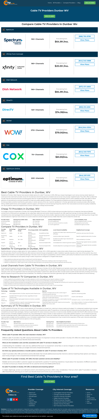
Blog (78, 3)
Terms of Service (91, 399)
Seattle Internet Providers (62, 404)
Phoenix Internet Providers (62, 400)
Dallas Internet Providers (61, 398)
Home (50, 3)
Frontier (31, 400)
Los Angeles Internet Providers (63, 392)
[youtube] (16, 399)
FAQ (88, 401)
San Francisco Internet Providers (64, 405)
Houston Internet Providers (62, 396)
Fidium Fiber (33, 402)
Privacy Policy (91, 398)
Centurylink (32, 394)
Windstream (33, 396)
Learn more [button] (50, 416)
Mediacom (32, 404)
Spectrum (32, 392)
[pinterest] (14, 399)
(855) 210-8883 (89, 3)
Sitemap (89, 403)
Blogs (88, 396)
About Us (89, 394)
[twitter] (11, 399)
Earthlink (32, 405)
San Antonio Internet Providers (63, 402)
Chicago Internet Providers (62, 394)
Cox (30, 398)
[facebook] (8, 399)
